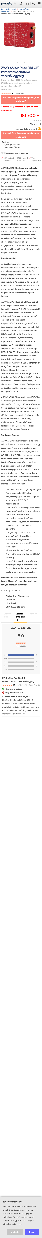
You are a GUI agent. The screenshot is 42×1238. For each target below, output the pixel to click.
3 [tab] (21, 63)
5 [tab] (28, 63)
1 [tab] (14, 63)
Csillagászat (11, 9)
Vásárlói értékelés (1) (20, 616)
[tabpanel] (21, 39)
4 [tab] (24, 63)
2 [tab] (17, 63)
